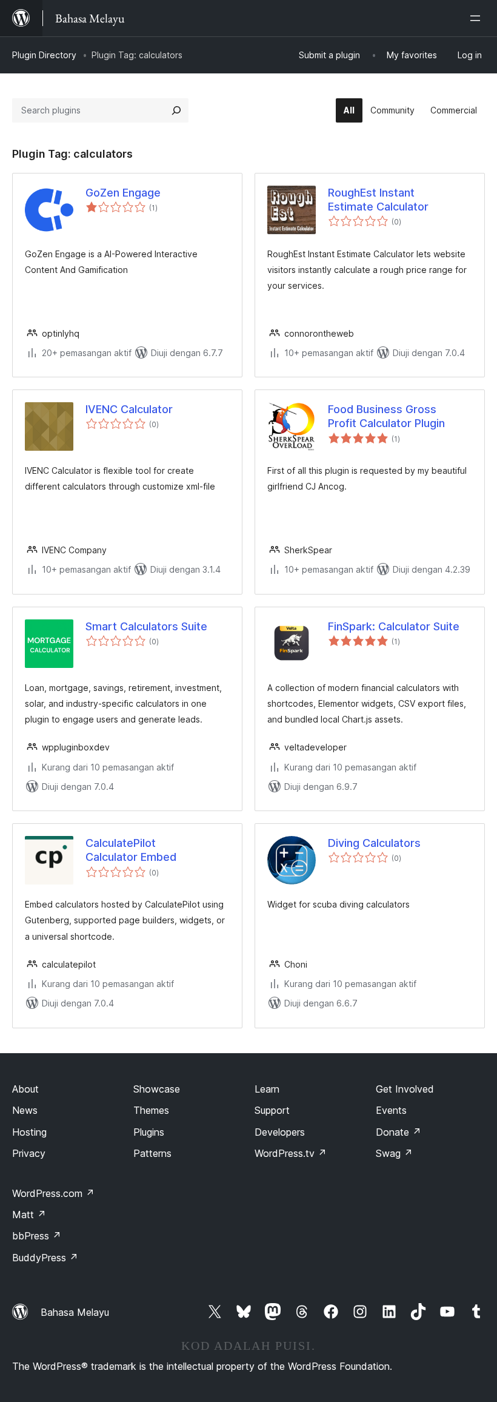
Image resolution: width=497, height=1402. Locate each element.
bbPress (36, 1236)
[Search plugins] (176, 110)
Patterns (152, 1153)
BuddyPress (45, 1258)
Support (272, 1110)
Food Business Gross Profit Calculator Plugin (386, 416)
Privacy (28, 1153)
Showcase (156, 1089)
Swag (394, 1153)
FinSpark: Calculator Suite (393, 626)
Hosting (29, 1132)
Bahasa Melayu (75, 1312)
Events (391, 1110)
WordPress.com (53, 1193)
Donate (398, 1132)
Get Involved (405, 1089)
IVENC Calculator (129, 409)
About (25, 1089)
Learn (267, 1089)
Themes (151, 1110)
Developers (280, 1132)
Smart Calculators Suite (146, 626)
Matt (29, 1214)
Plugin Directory (44, 55)
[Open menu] (477, 18)
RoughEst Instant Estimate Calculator (378, 199)
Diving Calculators (374, 843)
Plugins (148, 1132)
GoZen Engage (123, 192)
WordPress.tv (291, 1153)
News (25, 1110)
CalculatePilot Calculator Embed (130, 850)
